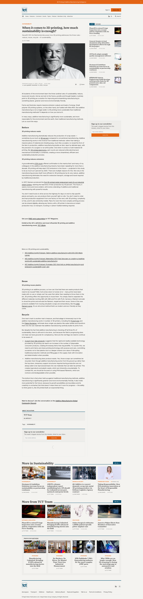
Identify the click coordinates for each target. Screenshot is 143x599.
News (99, 520)
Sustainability (27, 24)
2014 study (39, 163)
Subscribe (54, 438)
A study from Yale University (35, 341)
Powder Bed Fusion (103, 481)
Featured (98, 24)
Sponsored (50, 520)
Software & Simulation (28, 520)
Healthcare (75, 520)
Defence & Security (77, 481)
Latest (92, 24)
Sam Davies (94, 48)
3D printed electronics (39, 150)
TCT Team (26, 40)
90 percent (45, 138)
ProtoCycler (75, 321)
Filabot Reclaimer (31, 323)
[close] (141, 2)
